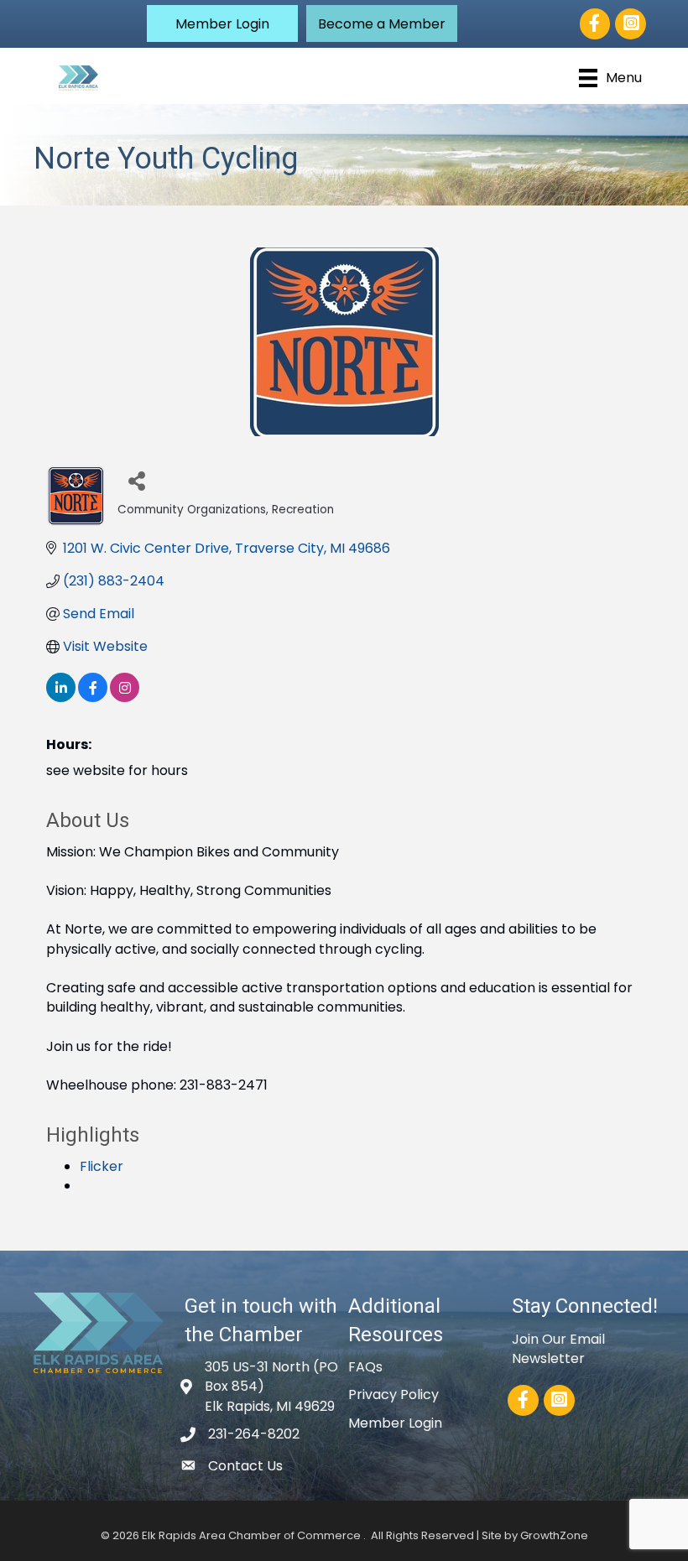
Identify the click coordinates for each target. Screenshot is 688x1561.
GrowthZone (554, 1535)
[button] (222, 23)
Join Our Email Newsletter (558, 1348)
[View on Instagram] (124, 697)
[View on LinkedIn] (61, 697)
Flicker (101, 1166)
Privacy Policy (393, 1394)
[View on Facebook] (92, 697)
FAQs (365, 1366)
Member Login (395, 1423)
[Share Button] (136, 480)
